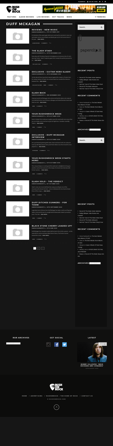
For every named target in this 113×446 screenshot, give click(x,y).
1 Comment (50, 85)
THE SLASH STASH (42, 51)
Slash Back (39, 93)
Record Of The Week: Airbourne (88, 86)
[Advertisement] (91, 173)
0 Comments (44, 43)
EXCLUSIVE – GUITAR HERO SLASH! (51, 72)
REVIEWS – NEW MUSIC (45, 30)
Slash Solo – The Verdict (47, 181)
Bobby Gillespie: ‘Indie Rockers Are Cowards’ (92, 365)
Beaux (81, 120)
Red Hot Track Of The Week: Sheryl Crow (91, 88)
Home (24, 396)
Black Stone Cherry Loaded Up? (52, 226)
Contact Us (87, 396)
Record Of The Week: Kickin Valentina (90, 77)
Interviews (35, 150)
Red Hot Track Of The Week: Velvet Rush (91, 84)
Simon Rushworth (38, 32)
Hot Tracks (58, 17)
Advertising (37, 396)
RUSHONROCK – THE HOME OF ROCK (62, 396)
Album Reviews (26, 17)
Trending (101, 17)
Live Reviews (43, 17)
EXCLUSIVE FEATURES (37, 85)
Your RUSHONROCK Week (47, 114)
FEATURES (11, 17)
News (69, 17)
